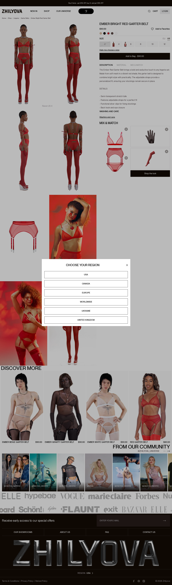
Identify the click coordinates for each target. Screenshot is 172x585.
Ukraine (86, 311)
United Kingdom (86, 320)
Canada (86, 283)
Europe (86, 293)
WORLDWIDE (86, 302)
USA (86, 274)
